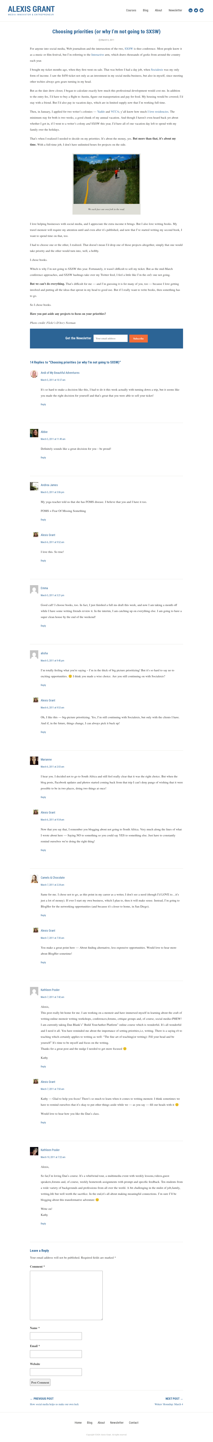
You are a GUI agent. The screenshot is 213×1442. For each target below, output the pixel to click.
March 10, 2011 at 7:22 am (53, 1157)
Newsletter (175, 10)
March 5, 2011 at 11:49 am (53, 439)
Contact (133, 1422)
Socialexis (157, 69)
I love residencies (158, 111)
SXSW (129, 48)
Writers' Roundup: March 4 (169, 1404)
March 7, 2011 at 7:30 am (52, 938)
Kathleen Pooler (50, 990)
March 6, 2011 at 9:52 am (52, 542)
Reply (43, 404)
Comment (37, 1266)
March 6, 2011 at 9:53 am (52, 707)
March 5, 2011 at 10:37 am (53, 380)
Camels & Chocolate (53, 877)
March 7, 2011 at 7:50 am (52, 1089)
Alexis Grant (48, 535)
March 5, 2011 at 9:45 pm (52, 660)
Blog (145, 10)
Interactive (97, 54)
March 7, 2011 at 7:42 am (52, 997)
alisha (44, 653)
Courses (131, 10)
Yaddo (101, 111)
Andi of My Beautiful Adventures (60, 372)
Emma (44, 588)
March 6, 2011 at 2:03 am (52, 766)
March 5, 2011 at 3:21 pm (52, 595)
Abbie (44, 432)
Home (78, 1422)
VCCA (115, 111)
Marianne (46, 759)
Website (35, 1364)
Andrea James (49, 485)
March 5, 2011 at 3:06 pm (52, 492)
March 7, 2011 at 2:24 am (52, 884)
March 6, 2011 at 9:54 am (52, 819)
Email (35, 1346)
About (158, 10)
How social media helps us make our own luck (54, 1404)
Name (35, 1328)
